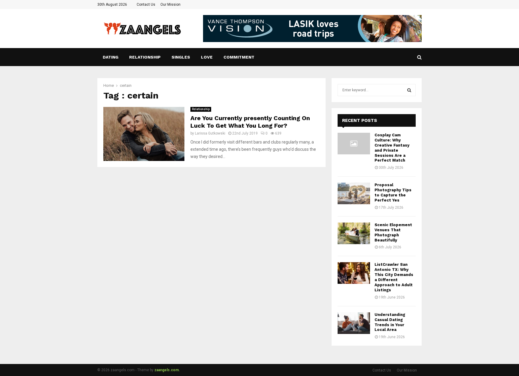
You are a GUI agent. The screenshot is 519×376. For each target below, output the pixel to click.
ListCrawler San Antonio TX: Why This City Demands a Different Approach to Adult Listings (394, 277)
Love (207, 57)
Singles (180, 57)
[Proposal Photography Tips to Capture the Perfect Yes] (354, 193)
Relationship (145, 57)
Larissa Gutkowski (210, 133)
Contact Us (146, 4)
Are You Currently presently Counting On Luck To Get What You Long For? (250, 121)
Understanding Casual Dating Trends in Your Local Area (390, 322)
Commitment (238, 57)
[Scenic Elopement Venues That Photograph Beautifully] (354, 233)
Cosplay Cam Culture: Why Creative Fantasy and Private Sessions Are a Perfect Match (392, 147)
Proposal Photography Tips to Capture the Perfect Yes (393, 192)
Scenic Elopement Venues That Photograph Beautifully (393, 232)
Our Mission (170, 4)
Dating (110, 57)
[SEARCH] (409, 90)
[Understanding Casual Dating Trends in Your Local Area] (354, 323)
